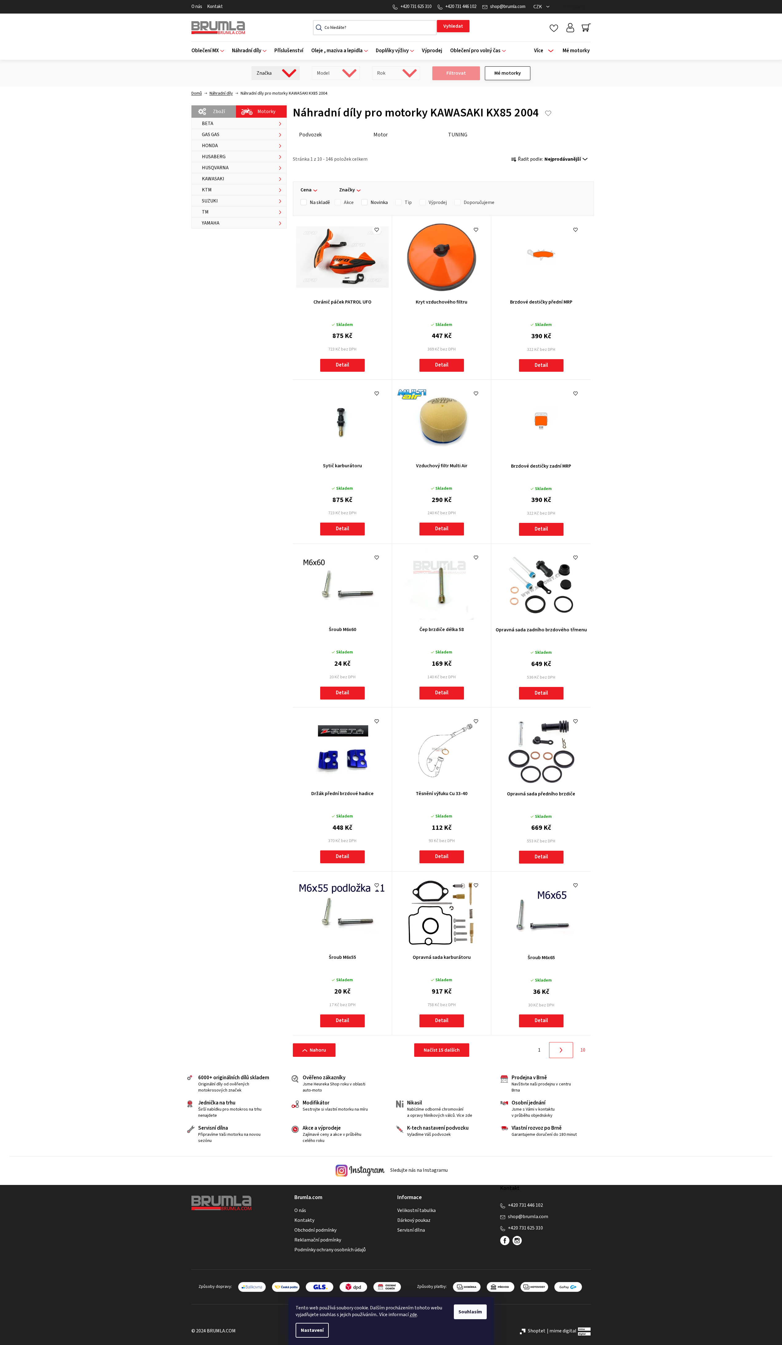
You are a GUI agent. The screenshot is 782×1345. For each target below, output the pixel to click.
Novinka (379, 202)
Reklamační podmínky (317, 1240)
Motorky (266, 111)
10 (582, 1050)
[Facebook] (504, 1240)
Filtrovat (456, 73)
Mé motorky (507, 73)
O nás (196, 6)
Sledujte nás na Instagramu (418, 1170)
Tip (408, 202)
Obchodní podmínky (315, 1230)
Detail (342, 365)
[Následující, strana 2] (561, 1050)
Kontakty (304, 1220)
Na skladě (320, 202)
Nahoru (318, 1050)
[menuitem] (209, 51)
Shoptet (536, 1330)
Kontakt (215, 6)
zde (413, 1314)
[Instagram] (517, 1240)
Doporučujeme (479, 202)
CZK (538, 6)
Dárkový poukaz (413, 1220)
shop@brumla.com (507, 6)
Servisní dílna (411, 1230)
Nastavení (312, 1330)
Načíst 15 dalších (442, 1050)
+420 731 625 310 (415, 6)
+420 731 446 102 (460, 6)
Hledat (453, 26)
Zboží (219, 111)
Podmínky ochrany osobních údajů (330, 1249)
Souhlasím (470, 1311)
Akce (349, 202)
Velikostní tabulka (416, 1210)
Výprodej (438, 202)
